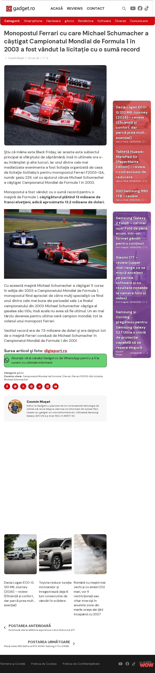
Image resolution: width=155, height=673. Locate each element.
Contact (96, 8)
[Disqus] (55, 478)
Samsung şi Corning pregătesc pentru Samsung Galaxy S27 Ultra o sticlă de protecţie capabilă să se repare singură (131, 330)
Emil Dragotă (122, 247)
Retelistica (85, 21)
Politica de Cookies (44, 664)
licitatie (98, 376)
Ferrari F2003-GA (82, 376)
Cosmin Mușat (16, 58)
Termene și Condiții (12, 664)
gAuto (69, 21)
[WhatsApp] (15, 386)
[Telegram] (39, 386)
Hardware (53, 21)
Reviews (75, 8)
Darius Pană (122, 141)
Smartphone (33, 21)
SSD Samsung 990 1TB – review (132, 193)
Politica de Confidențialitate (81, 664)
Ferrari (67, 376)
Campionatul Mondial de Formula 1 (42, 376)
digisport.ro (55, 350)
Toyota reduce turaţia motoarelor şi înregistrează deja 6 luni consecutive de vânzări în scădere (55, 591)
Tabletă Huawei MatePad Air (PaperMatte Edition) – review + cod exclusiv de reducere (131, 164)
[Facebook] (7, 386)
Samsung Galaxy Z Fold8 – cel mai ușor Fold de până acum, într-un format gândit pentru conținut (132, 231)
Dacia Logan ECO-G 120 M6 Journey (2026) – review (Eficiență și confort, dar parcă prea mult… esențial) (19, 593)
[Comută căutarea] (124, 9)
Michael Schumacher (16, 379)
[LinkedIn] (47, 386)
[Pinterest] (31, 386)
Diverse (120, 21)
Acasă (56, 8)
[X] (23, 386)
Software (104, 21)
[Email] (55, 386)
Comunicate (139, 21)
